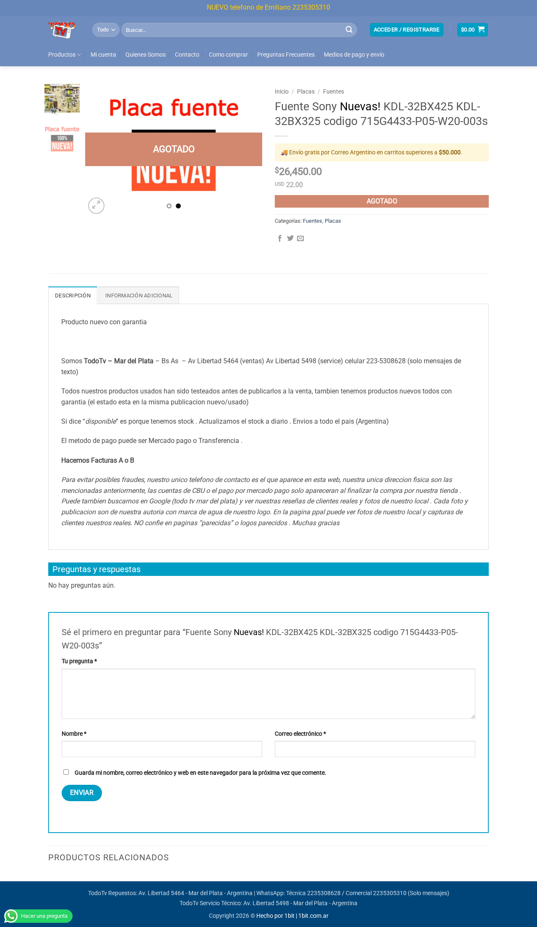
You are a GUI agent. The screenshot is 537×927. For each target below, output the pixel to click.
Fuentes (333, 97)
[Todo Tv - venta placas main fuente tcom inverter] (64, 36)
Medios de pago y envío (354, 61)
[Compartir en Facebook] (279, 245)
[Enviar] (349, 36)
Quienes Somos (145, 61)
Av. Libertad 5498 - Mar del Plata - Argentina (300, 909)
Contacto (187, 61)
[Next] (248, 156)
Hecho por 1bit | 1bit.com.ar (292, 922)
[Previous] (99, 156)
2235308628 (324, 900)
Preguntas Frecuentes (286, 61)
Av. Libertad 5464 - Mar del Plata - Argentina (195, 900)
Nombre (74, 740)
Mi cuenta (103, 61)
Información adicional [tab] (138, 302)
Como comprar (228, 61)
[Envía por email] (300, 245)
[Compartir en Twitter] (290, 245)
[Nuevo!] (173, 155)
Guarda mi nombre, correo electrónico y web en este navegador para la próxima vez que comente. (200, 779)
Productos (62, 61)
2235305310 (390, 900)
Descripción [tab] (73, 302)
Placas (306, 97)
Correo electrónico (300, 740)
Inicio (282, 97)
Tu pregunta (79, 667)
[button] (406, 36)
